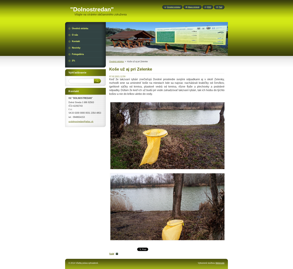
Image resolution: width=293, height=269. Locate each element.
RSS (209, 7)
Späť (111, 254)
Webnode (220, 263)
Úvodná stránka (116, 62)
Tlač (220, 7)
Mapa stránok (193, 7)
